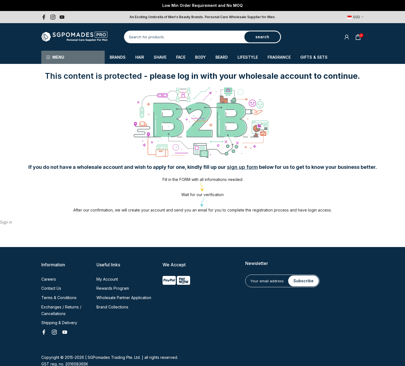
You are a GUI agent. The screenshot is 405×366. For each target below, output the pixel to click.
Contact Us (51, 288)
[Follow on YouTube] (62, 17)
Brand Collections (112, 307)
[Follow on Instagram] (52, 17)
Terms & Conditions (59, 297)
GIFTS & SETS (314, 57)
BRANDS (118, 57)
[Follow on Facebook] (43, 17)
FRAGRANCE (279, 57)
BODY (200, 57)
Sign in (6, 222)
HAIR (139, 57)
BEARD (221, 57)
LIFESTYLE (247, 57)
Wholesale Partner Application (123, 297)
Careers (48, 279)
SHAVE (160, 57)
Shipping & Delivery (59, 322)
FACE (180, 57)
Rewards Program (112, 288)
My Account (107, 279)
